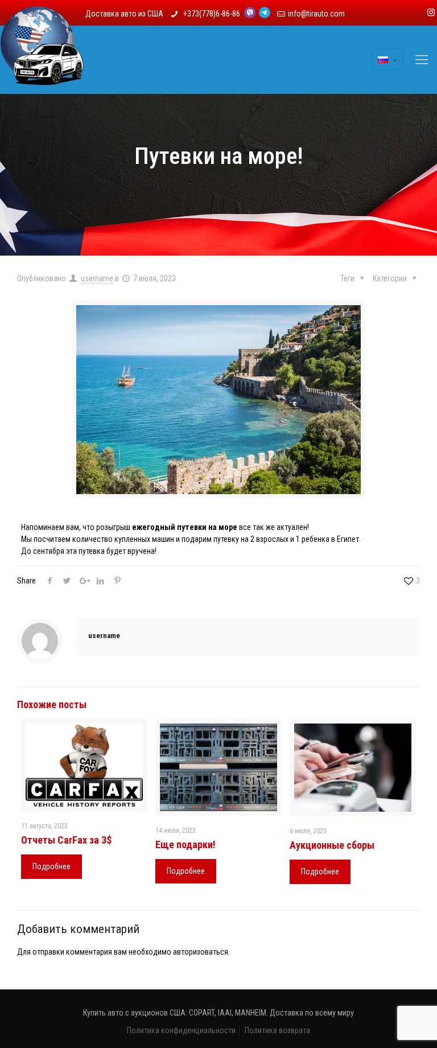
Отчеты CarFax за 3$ (66, 840)
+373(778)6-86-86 (212, 13)
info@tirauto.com (316, 13)
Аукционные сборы (332, 845)
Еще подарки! (185, 844)
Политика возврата (277, 1030)
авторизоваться (200, 951)
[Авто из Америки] (42, 60)
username (97, 278)
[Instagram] (431, 12)
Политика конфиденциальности (181, 1030)
